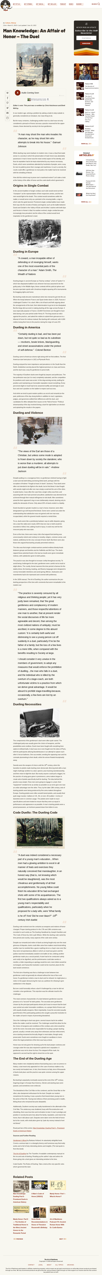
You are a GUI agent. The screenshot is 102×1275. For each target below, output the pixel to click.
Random (79, 4)
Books (71, 4)
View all (84, 143)
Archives (70, 1265)
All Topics (59, 1265)
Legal (40, 1265)
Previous (19, 1239)
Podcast (63, 4)
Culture (7, 23)
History (13, 23)
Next (61, 1239)
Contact (31, 1265)
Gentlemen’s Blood (20, 1140)
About (49, 1265)
